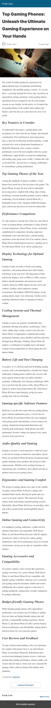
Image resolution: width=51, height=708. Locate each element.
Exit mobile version (25, 704)
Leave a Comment (25, 685)
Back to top (44, 697)
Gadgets (16, 677)
